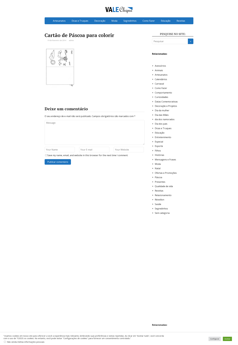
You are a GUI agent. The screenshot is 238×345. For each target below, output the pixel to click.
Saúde (158, 204)
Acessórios (160, 65)
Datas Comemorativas (166, 101)
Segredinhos (129, 20)
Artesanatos (59, 20)
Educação (166, 20)
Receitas (181, 20)
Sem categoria (162, 212)
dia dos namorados (165, 119)
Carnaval (159, 83)
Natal (157, 168)
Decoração (99, 20)
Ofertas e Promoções (166, 172)
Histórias (159, 155)
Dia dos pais (161, 123)
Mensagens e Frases (165, 159)
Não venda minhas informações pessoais (25, 341)
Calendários (161, 79)
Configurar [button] (214, 339)
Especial (159, 141)
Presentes (160, 181)
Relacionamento (163, 195)
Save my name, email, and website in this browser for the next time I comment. (87, 155)
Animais (159, 70)
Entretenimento (163, 137)
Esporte (159, 146)
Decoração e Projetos (166, 106)
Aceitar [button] (227, 339)
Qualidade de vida (164, 186)
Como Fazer (149, 20)
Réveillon (159, 199)
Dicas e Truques (80, 20)
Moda (114, 20)
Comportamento (163, 92)
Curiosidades (161, 97)
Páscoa (158, 177)
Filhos (158, 150)
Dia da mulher (162, 110)
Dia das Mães (162, 114)
